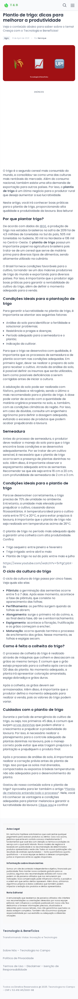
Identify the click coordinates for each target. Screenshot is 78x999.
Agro (6, 38)
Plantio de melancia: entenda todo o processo (39, 791)
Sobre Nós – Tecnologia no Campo (26, 950)
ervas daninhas (24, 725)
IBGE (43, 226)
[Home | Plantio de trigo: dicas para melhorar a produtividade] (20, 5)
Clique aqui (46, 805)
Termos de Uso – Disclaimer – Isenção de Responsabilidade (31, 967)
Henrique (42, 38)
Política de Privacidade (18, 958)
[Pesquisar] (64, 5)
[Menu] (72, 5)
